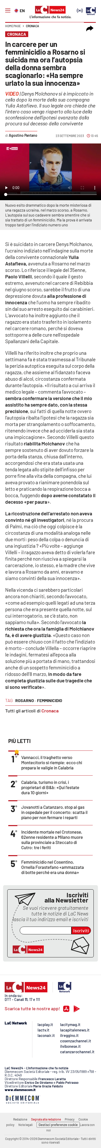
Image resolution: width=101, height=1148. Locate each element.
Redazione (20, 1119)
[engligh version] (17, 10)
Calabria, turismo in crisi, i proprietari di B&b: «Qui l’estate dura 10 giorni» (50, 787)
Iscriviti (81, 930)
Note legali (25, 1125)
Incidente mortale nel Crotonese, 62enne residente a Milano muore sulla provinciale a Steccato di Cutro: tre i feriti (52, 839)
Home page (13, 26)
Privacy (70, 1119)
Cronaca (32, 26)
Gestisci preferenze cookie (58, 1125)
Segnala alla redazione (46, 1119)
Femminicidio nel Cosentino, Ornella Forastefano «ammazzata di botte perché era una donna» (52, 867)
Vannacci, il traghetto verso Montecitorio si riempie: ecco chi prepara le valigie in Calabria (51, 762)
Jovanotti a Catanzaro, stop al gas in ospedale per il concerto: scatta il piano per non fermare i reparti (54, 812)
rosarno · (25, 700)
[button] (90, 28)
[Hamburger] (7, 10)
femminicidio (49, 700)
